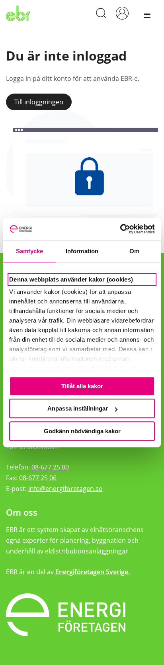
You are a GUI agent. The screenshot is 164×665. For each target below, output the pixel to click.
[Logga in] (122, 13)
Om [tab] (134, 251)
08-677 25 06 (38, 477)
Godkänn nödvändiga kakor (82, 431)
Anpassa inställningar (77, 408)
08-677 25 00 (50, 467)
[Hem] (19, 13)
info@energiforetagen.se (65, 488)
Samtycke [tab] (29, 251)
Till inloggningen (38, 102)
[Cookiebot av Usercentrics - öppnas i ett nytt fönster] (120, 229)
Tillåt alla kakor (82, 386)
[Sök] (100, 13)
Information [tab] (82, 251)
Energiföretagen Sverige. (92, 571)
